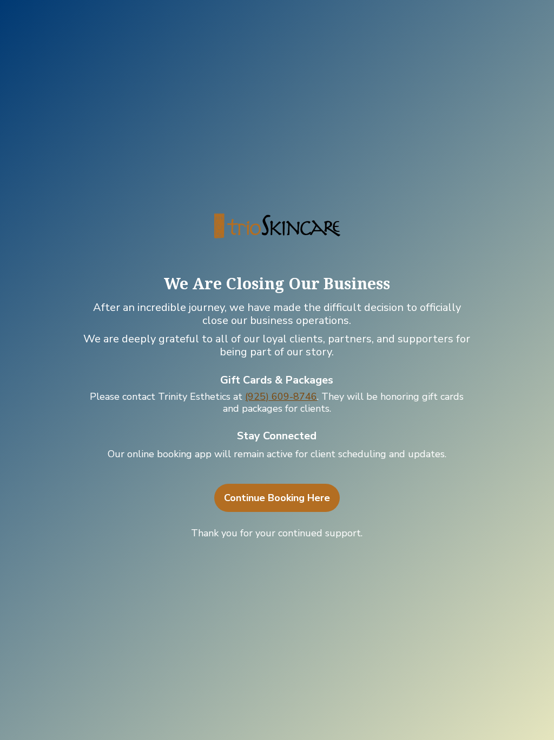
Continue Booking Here (277, 497)
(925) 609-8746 (281, 396)
